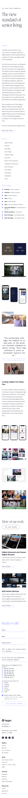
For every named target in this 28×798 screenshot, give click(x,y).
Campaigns (4, 774)
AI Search (7, 690)
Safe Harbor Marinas (7, 760)
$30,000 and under (9, 670)
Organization (6, 643)
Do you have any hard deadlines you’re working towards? (13, 658)
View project (6, 566)
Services (4, 771)
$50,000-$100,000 (9, 674)
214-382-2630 (5, 724)
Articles (4, 793)
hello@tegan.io (6, 726)
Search (6, 682)
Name (3, 636)
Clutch (6, 688)
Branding (4, 779)
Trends (3, 788)
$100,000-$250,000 (9, 675)
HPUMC (3, 767)
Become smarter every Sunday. (12, 695)
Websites (4, 776)
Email (4, 630)
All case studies (11, 527)
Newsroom (4, 748)
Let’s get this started (14, 703)
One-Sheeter (5, 752)
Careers (4, 745)
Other (5, 691)
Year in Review (6, 750)
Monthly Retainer (9, 668)
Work (3, 757)
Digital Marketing (7, 781)
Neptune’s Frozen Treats (9, 764)
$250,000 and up (8, 677)
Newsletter (5, 791)
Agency (4, 743)
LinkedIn (6, 684)
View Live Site (7, 130)
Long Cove (4, 762)
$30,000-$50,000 (8, 672)
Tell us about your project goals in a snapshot (14, 650)
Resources (5, 786)
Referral (6, 686)
